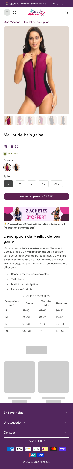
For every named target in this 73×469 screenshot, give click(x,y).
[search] (14, 12)
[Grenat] (7, 167)
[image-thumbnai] (8, 120)
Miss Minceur (12, 22)
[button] (36, 196)
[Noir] (16, 167)
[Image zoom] (36, 70)
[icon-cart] (65, 12)
